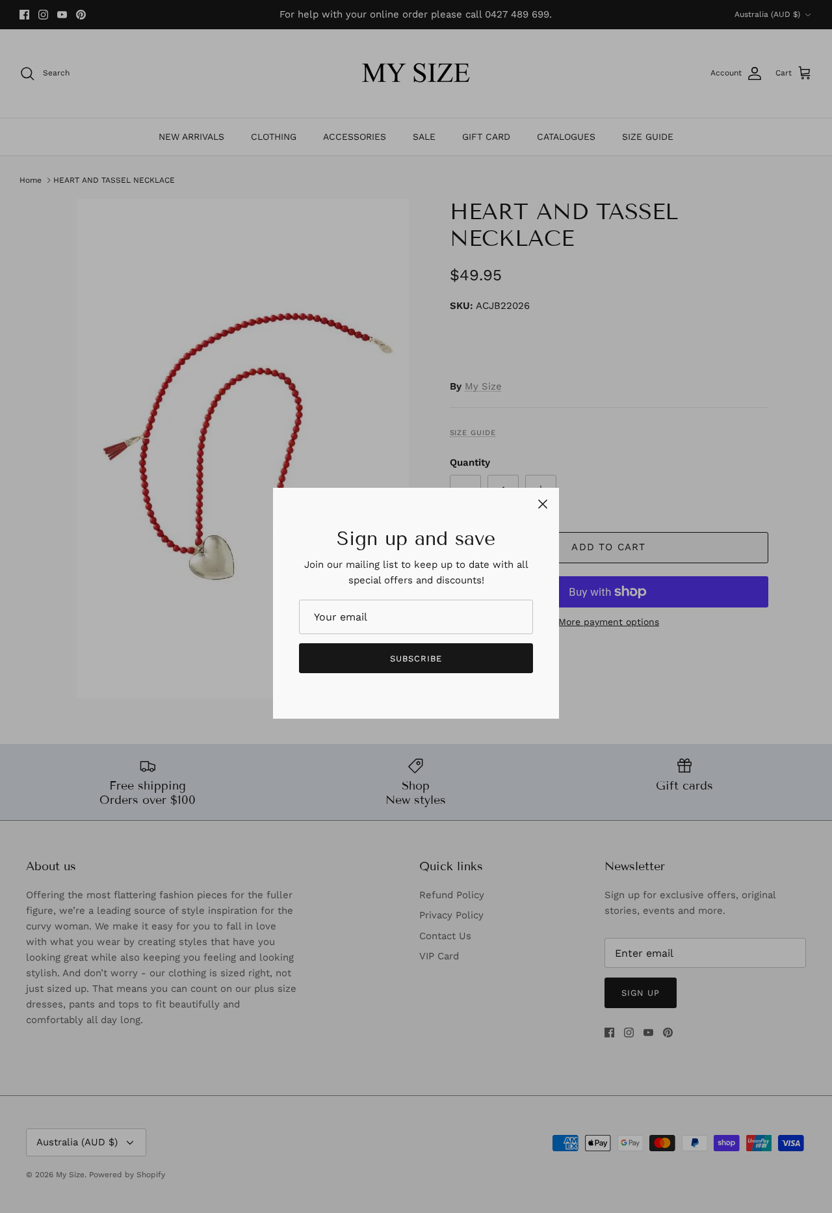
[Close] (542, 504)
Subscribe (416, 658)
